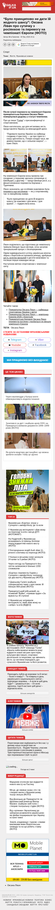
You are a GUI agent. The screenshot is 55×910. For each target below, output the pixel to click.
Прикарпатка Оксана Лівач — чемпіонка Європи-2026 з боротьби (28, 315)
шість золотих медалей (14, 258)
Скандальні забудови (18, 905)
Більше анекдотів (28, 693)
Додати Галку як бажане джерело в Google (30, 44)
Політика (39, 900)
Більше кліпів (27, 730)
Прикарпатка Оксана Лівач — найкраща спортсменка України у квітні (28, 311)
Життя (12, 56)
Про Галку (43, 905)
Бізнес (48, 900)
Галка (20, 120)
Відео (47, 902)
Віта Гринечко (14, 37)
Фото (40, 902)
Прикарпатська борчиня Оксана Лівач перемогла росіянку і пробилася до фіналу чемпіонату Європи (30, 321)
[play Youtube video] (27, 716)
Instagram (15, 350)
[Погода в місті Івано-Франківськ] (27, 767)
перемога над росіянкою (15, 191)
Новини (7, 900)
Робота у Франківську (24, 902)
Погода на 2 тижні (27, 769)
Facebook (40, 345)
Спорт (6, 52)
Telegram (15, 339)
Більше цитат (27, 760)
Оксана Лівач (17, 328)
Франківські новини (24, 56)
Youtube (15, 345)
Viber (40, 339)
